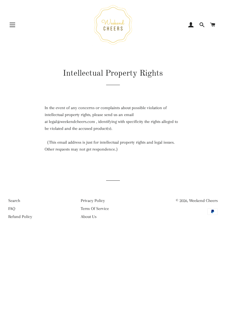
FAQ (11, 208)
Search (14, 200)
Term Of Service (95, 208)
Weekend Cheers (203, 200)
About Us (88, 216)
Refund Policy (20, 216)
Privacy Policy (93, 200)
